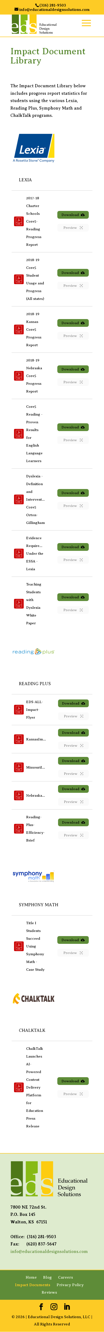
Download (70, 215)
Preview (70, 228)
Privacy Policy (70, 1285)
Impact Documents (32, 1285)
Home (31, 1277)
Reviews (49, 1292)
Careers (65, 1277)
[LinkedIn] (66, 1307)
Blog (47, 1277)
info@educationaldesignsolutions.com (49, 1251)
